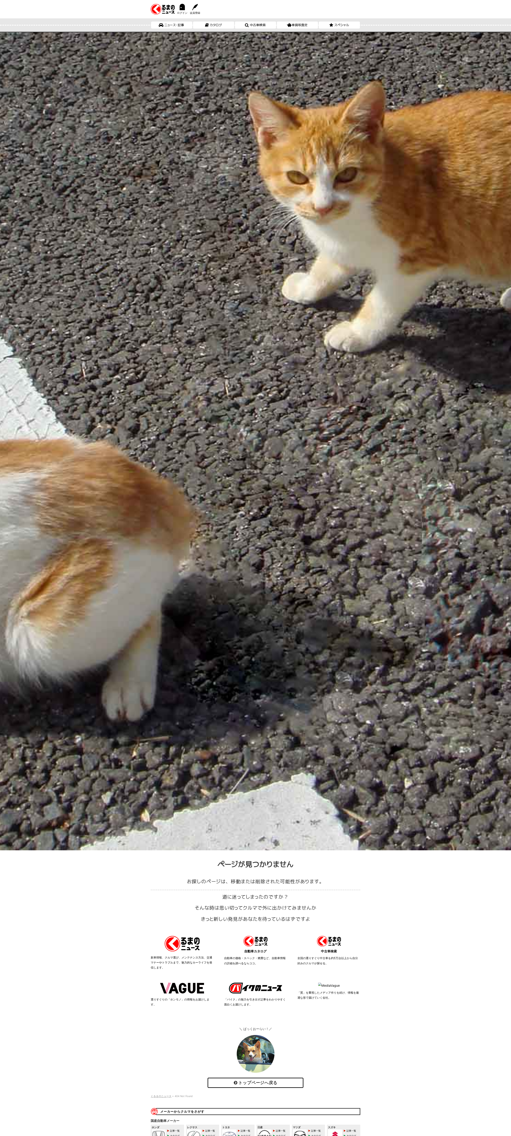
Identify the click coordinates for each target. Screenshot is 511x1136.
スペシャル (341, 25)
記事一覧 (175, 1130)
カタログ (216, 25)
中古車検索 (258, 25)
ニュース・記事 (174, 25)
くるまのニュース (161, 1096)
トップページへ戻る (257, 1082)
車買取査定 (300, 25)
